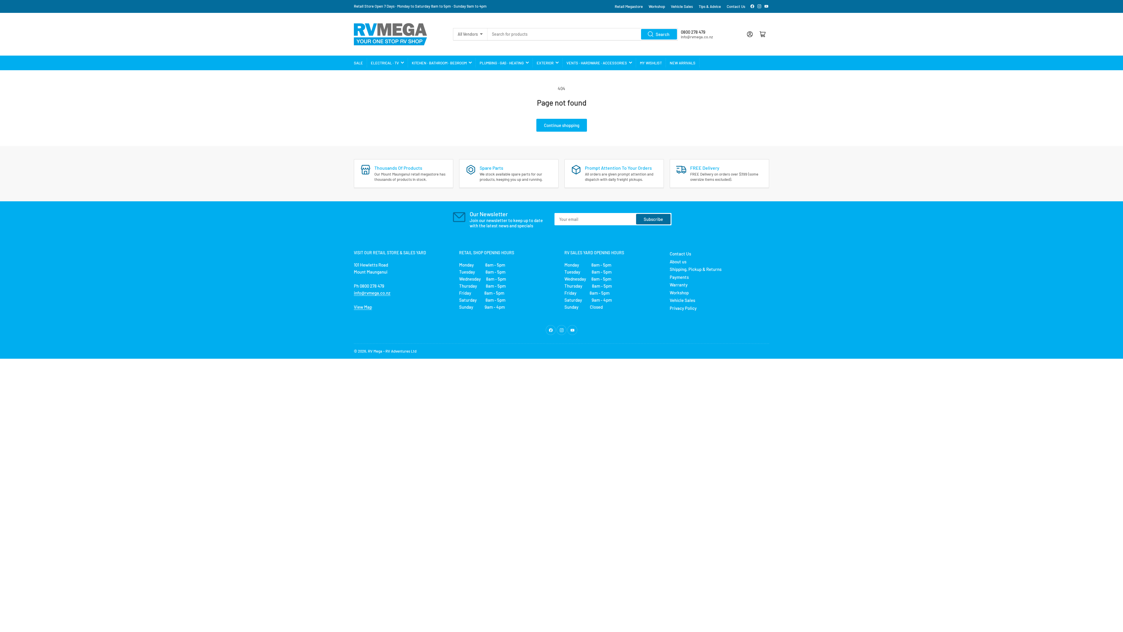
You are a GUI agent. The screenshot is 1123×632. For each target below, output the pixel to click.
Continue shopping (561, 125)
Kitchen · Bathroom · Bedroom (439, 63)
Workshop (657, 6)
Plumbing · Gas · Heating (502, 63)
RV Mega (375, 351)
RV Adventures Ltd (400, 351)
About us (678, 261)
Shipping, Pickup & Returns (695, 269)
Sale (358, 63)
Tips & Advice (710, 6)
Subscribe (653, 219)
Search (662, 34)
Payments (679, 277)
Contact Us (736, 6)
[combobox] (583, 34)
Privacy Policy (683, 308)
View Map (363, 307)
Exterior (545, 63)
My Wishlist (651, 63)
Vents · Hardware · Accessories (596, 63)
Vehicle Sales (682, 6)
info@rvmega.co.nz (372, 293)
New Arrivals (682, 63)
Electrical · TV (385, 63)
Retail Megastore (629, 6)
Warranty (679, 284)
